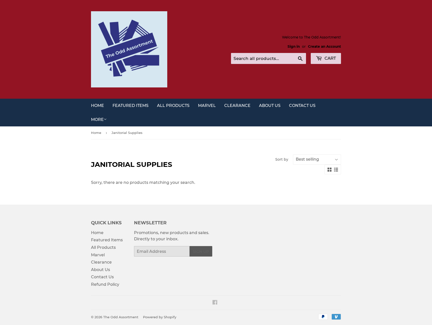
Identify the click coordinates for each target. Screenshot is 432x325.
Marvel (207, 105)
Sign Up (201, 251)
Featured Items (130, 105)
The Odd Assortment (120, 317)
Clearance (237, 105)
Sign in (294, 46)
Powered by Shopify (159, 317)
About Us (269, 105)
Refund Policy (105, 284)
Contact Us (302, 105)
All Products (173, 105)
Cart (329, 58)
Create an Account (324, 46)
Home (97, 105)
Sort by (281, 159)
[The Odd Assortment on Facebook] (215, 303)
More (97, 119)
